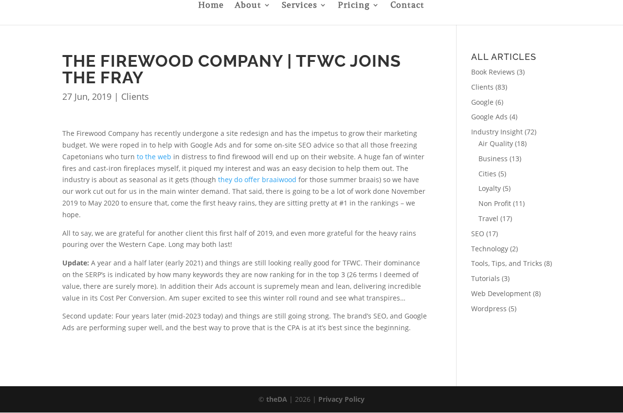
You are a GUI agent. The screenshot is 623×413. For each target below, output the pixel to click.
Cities (487, 173)
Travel (488, 218)
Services (299, 5)
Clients (135, 96)
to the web (154, 156)
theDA (276, 399)
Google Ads (489, 116)
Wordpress (489, 308)
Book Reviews (493, 71)
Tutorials (485, 278)
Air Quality (495, 143)
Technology (489, 248)
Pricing (354, 5)
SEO (477, 233)
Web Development (501, 293)
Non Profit (494, 203)
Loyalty (489, 188)
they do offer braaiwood (257, 179)
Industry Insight (497, 131)
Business (493, 158)
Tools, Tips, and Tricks (506, 263)
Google (482, 102)
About (248, 5)
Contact (407, 5)
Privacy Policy (341, 399)
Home (211, 5)
